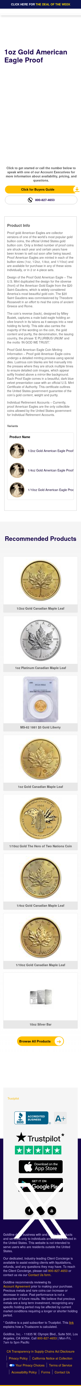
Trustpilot (13, 1098)
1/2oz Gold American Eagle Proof (50, 451)
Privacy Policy (18, 1358)
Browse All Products (35, 1041)
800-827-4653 (45, 200)
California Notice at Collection (52, 1358)
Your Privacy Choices (29, 1365)
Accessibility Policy (24, 1372)
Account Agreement (16, 1286)
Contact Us (62, 1372)
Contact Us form (39, 1275)
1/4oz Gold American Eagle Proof (50, 470)
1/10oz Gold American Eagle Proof (51, 490)
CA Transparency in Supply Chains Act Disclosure (41, 1351)
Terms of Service (60, 1365)
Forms (45, 1372)
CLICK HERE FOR (40, 4)
